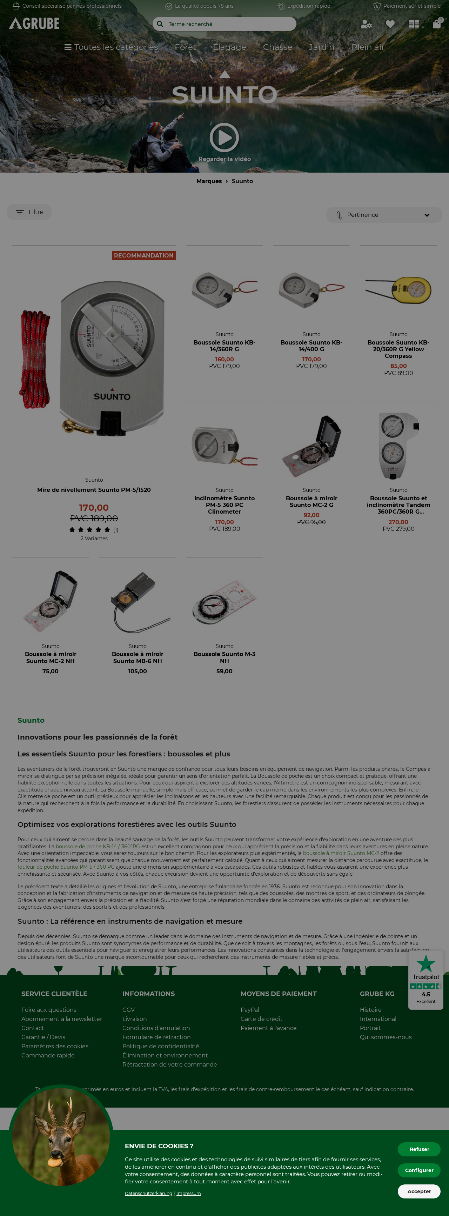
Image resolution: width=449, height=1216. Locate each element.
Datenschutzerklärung (148, 1193)
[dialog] (224, 608)
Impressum (188, 1193)
